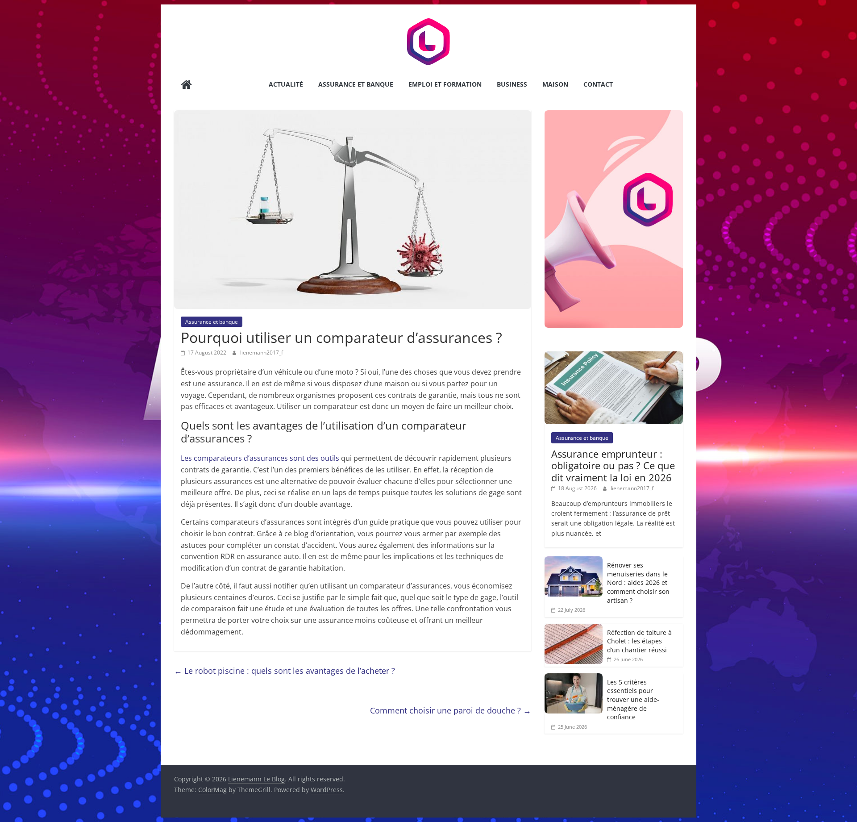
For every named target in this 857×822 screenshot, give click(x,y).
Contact (598, 84)
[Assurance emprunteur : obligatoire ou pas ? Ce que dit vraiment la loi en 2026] (614, 356)
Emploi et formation (445, 84)
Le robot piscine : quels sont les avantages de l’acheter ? (284, 670)
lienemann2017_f (261, 352)
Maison (555, 84)
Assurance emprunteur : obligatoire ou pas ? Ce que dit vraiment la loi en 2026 (613, 465)
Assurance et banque (355, 84)
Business (512, 84)
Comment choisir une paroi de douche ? (450, 710)
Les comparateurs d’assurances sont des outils (260, 458)
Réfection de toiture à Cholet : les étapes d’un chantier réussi (639, 641)
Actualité (286, 84)
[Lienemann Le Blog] (186, 85)
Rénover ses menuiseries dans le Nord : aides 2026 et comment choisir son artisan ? (638, 582)
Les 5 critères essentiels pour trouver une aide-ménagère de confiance (633, 699)
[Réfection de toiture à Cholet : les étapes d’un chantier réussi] (574, 628)
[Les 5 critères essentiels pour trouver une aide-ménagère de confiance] (574, 678)
